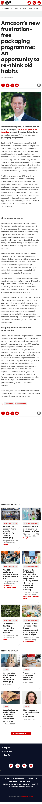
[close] (22, 83)
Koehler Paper (29, 641)
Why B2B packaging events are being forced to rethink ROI (10, 574)
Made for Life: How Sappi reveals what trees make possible (9, 628)
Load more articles (21, 733)
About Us (5, 8)
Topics (7, 747)
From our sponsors (10, 523)
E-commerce (20, 404)
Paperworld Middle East (31, 597)
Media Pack (25, 781)
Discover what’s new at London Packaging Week (31, 529)
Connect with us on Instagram (31, 766)
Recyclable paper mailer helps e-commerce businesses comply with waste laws (11, 715)
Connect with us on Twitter (11, 766)
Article (6, 670)
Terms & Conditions (12, 784)
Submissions (16, 8)
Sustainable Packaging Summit (10, 586)
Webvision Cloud (27, 796)
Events (7, 755)
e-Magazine (27, 8)
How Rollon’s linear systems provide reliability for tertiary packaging (9, 532)
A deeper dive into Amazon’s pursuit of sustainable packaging (9, 677)
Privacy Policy (29, 784)
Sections (8, 751)
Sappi (5, 639)
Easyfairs (27, 538)
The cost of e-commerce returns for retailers (29, 676)
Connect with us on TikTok (21, 770)
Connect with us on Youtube (24, 766)
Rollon (5, 544)
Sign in (10, 81)
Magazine (13, 781)
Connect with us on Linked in (17, 766)
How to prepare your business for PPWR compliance (31, 713)
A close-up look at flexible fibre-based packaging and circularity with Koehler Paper (30, 629)
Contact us (31, 778)
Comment (9, 404)
